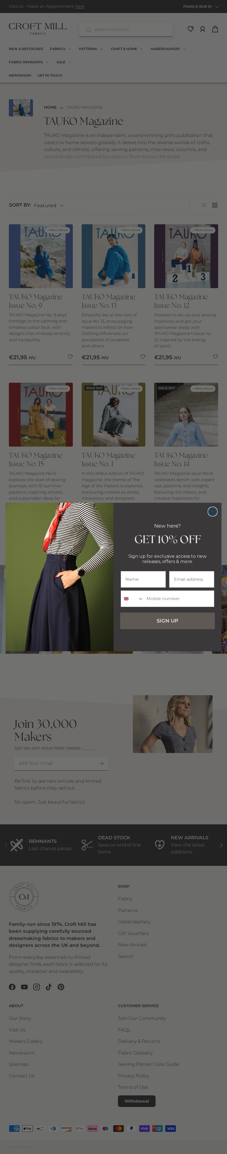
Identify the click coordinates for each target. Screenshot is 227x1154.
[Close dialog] (212, 511)
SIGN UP (167, 621)
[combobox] (132, 599)
